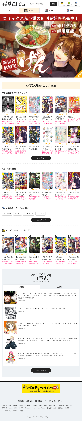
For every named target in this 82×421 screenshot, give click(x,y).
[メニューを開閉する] (76, 4)
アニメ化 (17, 213)
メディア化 (7, 213)
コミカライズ (28, 213)
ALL (10, 10)
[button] (40, 76)
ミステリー (40, 213)
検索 (53, 4)
